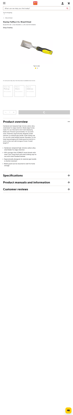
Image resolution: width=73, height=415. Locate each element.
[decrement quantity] (5, 112)
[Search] (67, 8)
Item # (17, 24)
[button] (62, 3)
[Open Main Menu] (4, 3)
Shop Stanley (8, 28)
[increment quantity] (13, 112)
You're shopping (7, 12)
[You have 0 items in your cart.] (69, 3)
